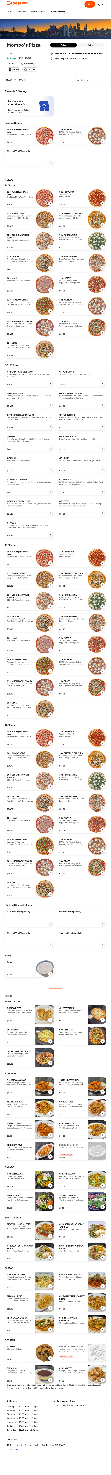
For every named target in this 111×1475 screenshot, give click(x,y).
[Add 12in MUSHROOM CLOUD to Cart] (50, 333)
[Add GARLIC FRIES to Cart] (102, 1113)
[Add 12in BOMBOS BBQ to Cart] (50, 225)
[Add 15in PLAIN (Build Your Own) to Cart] (50, 563)
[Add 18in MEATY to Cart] (102, 829)
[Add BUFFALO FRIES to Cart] (50, 1135)
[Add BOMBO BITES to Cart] (50, 1020)
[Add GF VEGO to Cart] (50, 534)
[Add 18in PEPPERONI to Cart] (102, 743)
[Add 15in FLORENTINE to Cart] (102, 606)
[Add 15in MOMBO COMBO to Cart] (50, 671)
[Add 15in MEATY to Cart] (102, 650)
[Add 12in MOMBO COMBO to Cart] (50, 311)
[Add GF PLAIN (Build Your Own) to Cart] (50, 383)
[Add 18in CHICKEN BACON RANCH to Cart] (50, 786)
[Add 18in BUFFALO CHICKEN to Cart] (102, 765)
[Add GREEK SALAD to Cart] (50, 1207)
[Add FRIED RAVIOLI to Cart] (50, 1156)
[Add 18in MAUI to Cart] (50, 829)
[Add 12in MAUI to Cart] (50, 290)
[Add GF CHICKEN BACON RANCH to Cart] (50, 426)
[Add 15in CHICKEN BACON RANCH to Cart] (50, 606)
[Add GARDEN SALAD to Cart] (50, 1185)
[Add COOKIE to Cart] (50, 1358)
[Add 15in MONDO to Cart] (102, 671)
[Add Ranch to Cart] (50, 974)
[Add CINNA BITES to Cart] (102, 1380)
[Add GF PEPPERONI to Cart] (102, 383)
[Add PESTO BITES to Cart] (50, 1041)
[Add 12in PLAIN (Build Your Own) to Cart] (50, 203)
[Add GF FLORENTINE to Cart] (102, 426)
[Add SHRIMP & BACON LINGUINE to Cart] (102, 1329)
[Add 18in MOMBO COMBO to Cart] (50, 851)
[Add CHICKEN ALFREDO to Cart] (50, 1286)
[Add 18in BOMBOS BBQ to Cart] (50, 765)
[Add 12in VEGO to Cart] (50, 354)
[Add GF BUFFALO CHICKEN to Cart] (102, 405)
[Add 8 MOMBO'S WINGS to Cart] (50, 1092)
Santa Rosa (22, 11)
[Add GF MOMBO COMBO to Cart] (50, 491)
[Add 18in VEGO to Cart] (50, 894)
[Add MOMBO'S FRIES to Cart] (50, 1113)
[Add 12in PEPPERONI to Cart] (102, 203)
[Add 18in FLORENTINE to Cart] (102, 786)
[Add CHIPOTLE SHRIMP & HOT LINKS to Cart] (102, 1308)
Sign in (100, 4)
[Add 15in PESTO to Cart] (102, 693)
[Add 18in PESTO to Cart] (102, 873)
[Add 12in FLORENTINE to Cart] (102, 247)
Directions (12, 1449)
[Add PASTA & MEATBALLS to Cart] (102, 1286)
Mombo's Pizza (38, 11)
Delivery (90, 45)
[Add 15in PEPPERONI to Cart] (102, 563)
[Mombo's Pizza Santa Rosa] (17, 3)
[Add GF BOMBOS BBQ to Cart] (50, 405)
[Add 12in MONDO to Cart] (102, 311)
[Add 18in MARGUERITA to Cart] (102, 808)
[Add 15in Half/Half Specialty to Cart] (50, 163)
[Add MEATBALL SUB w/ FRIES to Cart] (50, 1236)
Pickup (63, 45)
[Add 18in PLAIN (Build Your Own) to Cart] (50, 141)
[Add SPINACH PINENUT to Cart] (102, 1207)
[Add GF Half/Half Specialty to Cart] (102, 923)
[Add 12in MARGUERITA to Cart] (102, 268)
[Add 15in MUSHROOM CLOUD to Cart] (50, 693)
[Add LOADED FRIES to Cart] (102, 1135)
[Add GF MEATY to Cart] (102, 470)
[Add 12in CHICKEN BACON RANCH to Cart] (50, 247)
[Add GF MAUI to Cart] (50, 470)
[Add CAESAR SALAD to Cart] (102, 1185)
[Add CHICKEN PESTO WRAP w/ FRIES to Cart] (50, 1257)
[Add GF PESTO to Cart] (102, 513)
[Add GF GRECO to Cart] (50, 448)
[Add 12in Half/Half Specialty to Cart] (50, 923)
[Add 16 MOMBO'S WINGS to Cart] (102, 1092)
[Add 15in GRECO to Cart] (50, 628)
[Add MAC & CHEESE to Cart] (50, 1308)
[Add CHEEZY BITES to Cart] (102, 1020)
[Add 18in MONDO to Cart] (102, 141)
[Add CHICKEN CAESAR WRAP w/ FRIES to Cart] (102, 1236)
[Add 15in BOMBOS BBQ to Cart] (50, 585)
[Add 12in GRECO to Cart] (50, 268)
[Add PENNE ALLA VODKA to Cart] (50, 1329)
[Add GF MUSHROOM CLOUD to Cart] (50, 513)
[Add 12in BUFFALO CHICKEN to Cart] (102, 225)
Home (10, 11)
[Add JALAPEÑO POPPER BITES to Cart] (50, 1063)
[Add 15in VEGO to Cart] (50, 714)
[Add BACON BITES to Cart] (102, 1041)
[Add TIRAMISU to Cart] (50, 1380)
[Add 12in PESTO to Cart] (102, 333)
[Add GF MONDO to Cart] (102, 491)
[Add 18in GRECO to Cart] (50, 808)
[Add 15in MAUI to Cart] (50, 650)
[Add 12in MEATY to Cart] (102, 290)
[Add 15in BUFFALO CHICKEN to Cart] (102, 585)
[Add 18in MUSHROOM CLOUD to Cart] (50, 873)
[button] (11, 80)
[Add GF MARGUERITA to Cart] (102, 448)
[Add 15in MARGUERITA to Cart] (102, 628)
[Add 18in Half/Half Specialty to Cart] (102, 945)
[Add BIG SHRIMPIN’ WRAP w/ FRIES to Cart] (102, 1257)
